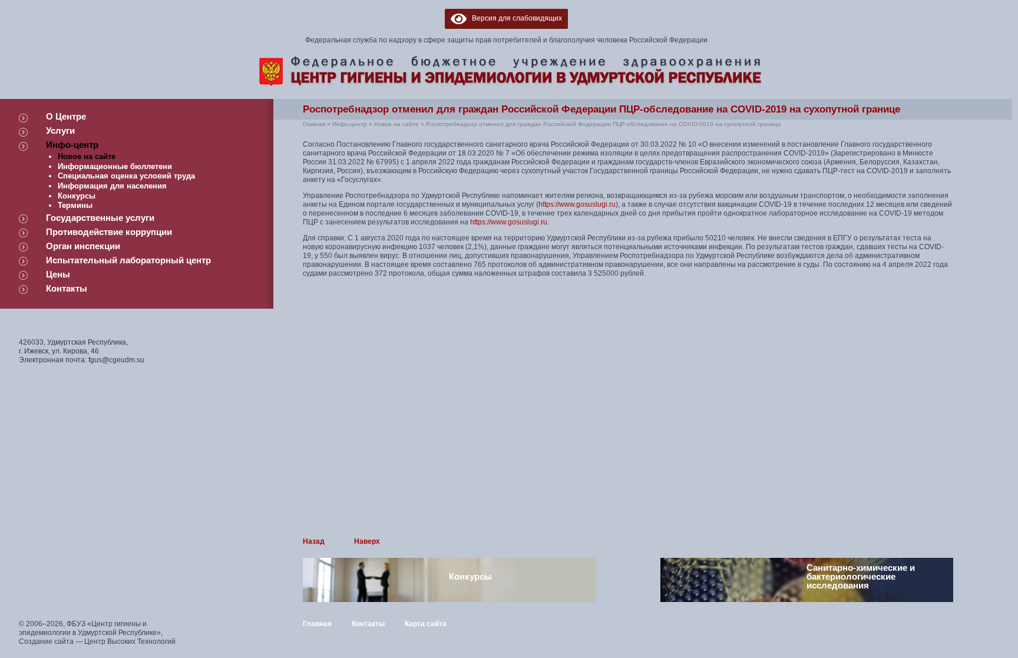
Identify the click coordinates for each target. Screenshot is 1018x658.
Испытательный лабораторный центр (128, 260)
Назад (314, 541)
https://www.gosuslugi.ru (577, 204)
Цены (58, 274)
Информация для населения (112, 185)
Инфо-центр (72, 145)
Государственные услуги (100, 218)
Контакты (66, 288)
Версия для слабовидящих (514, 18)
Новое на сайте (86, 156)
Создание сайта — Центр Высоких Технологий (97, 641)
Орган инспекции (83, 246)
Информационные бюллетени (115, 166)
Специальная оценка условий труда (126, 175)
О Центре (66, 116)
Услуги (60, 130)
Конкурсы (76, 195)
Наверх (367, 541)
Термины (75, 205)
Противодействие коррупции (109, 232)
